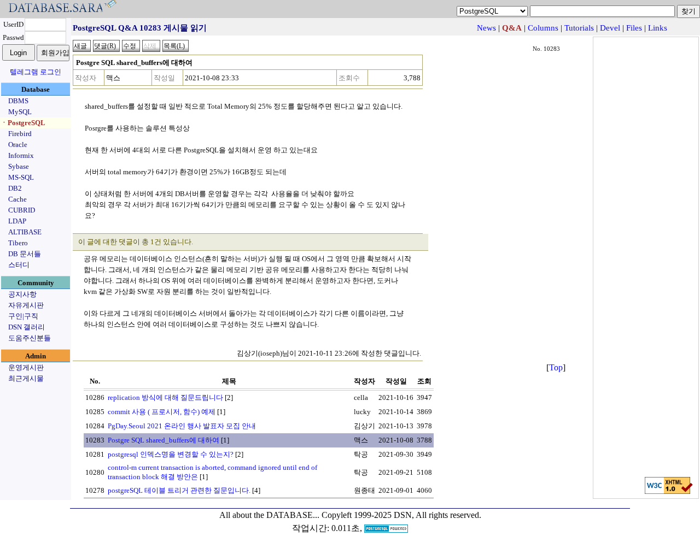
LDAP (17, 221)
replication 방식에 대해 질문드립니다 (165, 397)
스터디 (19, 265)
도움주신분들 (29, 338)
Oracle (17, 144)
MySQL (20, 112)
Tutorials (579, 27)
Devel (610, 27)
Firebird (20, 133)
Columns (543, 27)
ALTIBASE (25, 232)
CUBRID (21, 210)
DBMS (18, 101)
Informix (21, 155)
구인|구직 (23, 316)
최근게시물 (26, 378)
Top (556, 367)
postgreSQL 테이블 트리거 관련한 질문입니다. (179, 490)
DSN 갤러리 (26, 327)
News (486, 27)
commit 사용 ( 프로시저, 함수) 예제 (161, 412)
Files (634, 27)
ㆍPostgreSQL (23, 123)
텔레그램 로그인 (35, 72)
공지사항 (22, 294)
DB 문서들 (24, 254)
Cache (17, 199)
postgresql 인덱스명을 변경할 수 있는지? (171, 454)
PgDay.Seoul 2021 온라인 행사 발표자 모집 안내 (182, 426)
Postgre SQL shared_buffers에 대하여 (163, 440)
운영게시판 (26, 367)
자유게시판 (26, 305)
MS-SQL (21, 177)
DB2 (15, 188)
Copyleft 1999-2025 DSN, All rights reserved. (401, 515)
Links (657, 27)
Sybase (18, 166)
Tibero (18, 243)
